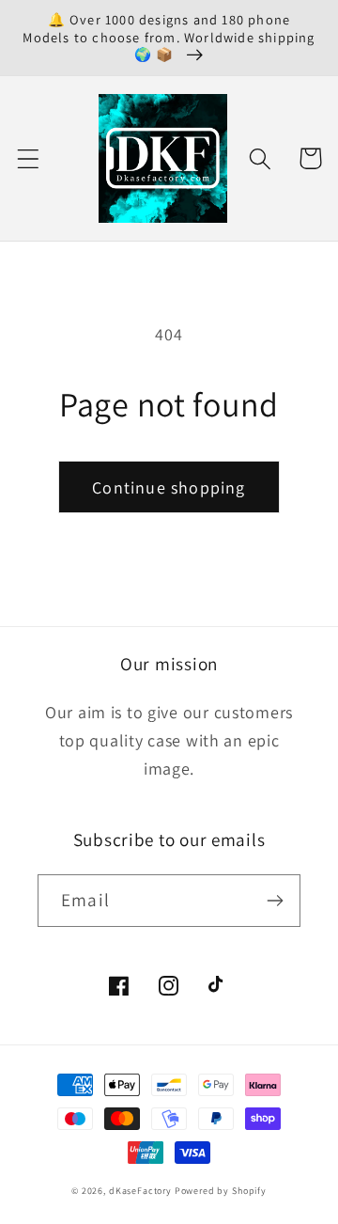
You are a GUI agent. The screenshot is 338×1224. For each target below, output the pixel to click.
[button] (29, 158)
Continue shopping (168, 487)
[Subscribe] (275, 900)
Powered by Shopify (221, 1191)
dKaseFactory (140, 1191)
